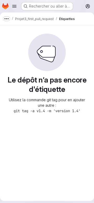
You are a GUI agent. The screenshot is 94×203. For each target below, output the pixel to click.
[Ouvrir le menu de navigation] (14, 6)
